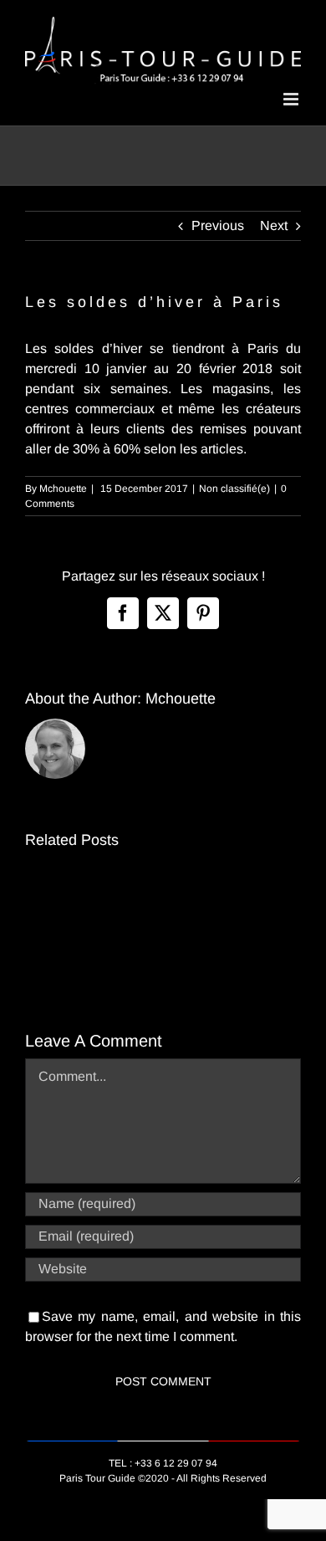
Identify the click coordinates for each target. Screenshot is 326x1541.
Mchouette (63, 488)
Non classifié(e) (234, 488)
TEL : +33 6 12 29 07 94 (163, 1463)
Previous (217, 225)
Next (274, 225)
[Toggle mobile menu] (292, 99)
